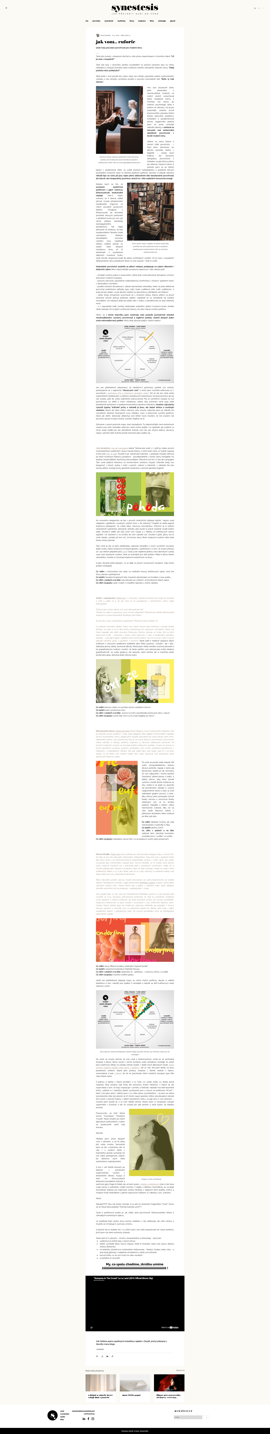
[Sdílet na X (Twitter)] (102, 1356)
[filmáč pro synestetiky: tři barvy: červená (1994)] (169, 1382)
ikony (132, 21)
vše (86, 21)
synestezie (109, 21)
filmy (152, 21)
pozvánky (96, 21)
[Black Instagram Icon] (93, 1419)
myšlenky (121, 21)
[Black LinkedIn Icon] (84, 1419)
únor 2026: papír (131, 1395)
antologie (162, 21)
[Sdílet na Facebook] (97, 1356)
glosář (172, 21)
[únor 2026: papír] (135, 1382)
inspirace (142, 21)
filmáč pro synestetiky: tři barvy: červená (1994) (169, 1396)
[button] (6, 8)
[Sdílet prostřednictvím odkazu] (112, 1356)
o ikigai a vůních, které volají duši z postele (100, 1396)
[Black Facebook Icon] (88, 1419)
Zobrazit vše (180, 1370)
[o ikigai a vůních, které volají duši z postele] (101, 1382)
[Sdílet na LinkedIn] (107, 1356)
